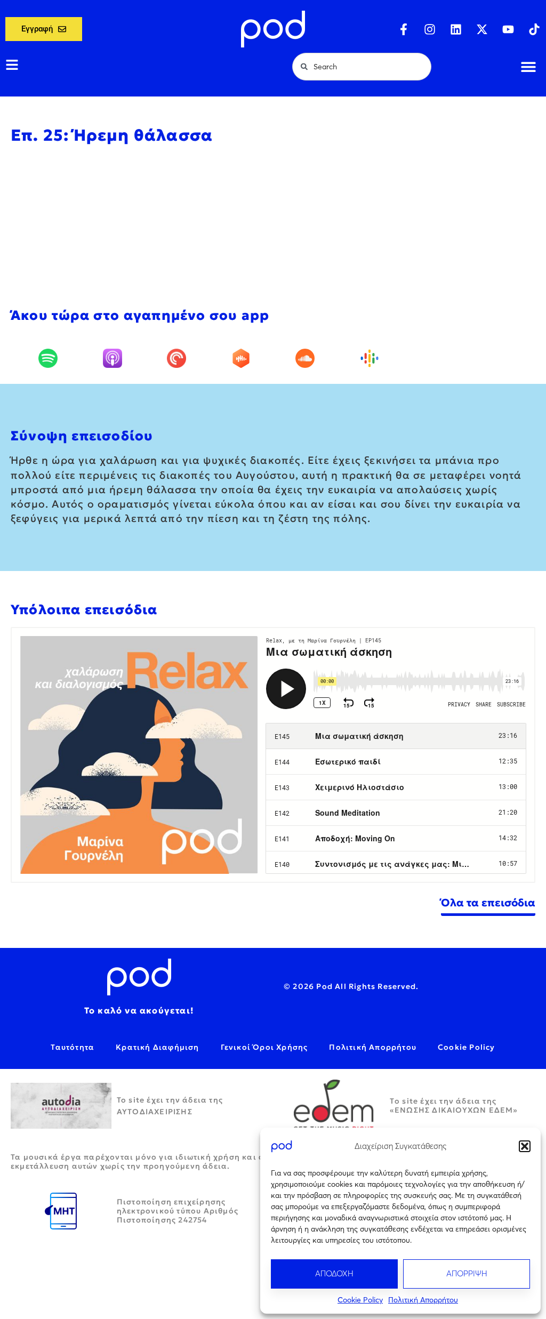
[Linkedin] (456, 29)
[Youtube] (508, 29)
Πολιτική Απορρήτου (423, 1300)
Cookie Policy (360, 1300)
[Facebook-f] (403, 29)
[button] (524, 1146)
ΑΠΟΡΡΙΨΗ (466, 1273)
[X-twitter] (482, 29)
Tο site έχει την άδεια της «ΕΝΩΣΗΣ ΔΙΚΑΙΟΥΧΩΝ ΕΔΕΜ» (454, 1105)
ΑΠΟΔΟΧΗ (334, 1273)
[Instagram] (429, 29)
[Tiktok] (534, 29)
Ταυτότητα (72, 1047)
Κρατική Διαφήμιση (157, 1047)
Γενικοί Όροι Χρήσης (264, 1047)
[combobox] (361, 67)
